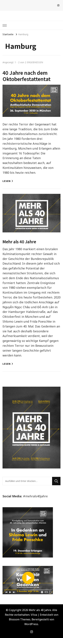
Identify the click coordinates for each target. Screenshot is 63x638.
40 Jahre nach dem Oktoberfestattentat (27, 76)
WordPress (31, 624)
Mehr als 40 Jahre (19, 241)
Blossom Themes (19, 619)
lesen (7, 181)
